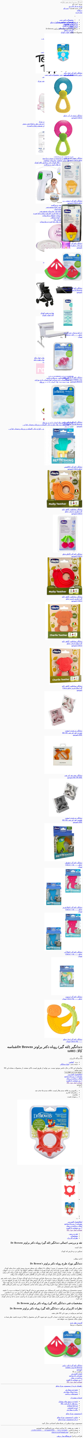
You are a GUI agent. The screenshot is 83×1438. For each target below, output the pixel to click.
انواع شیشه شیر (51, 207)
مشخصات (74, 1236)
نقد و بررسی (73, 1234)
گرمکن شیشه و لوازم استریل (37, 126)
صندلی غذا (57, 220)
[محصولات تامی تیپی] (54, 73)
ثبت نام (66, 8)
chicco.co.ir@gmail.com (60, 1432)
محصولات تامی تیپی (66, 20)
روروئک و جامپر (51, 378)
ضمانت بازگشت (74, 1081)
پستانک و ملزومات (49, 215)
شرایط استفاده (72, 1406)
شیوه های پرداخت (71, 1394)
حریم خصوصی (72, 1408)
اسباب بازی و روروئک (50, 422)
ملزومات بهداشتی (62, 160)
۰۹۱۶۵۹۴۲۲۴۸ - (47, 1430)
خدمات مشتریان (76, 1398)
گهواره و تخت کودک (48, 313)
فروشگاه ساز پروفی (64, 1436)
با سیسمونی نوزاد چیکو (74, 1414)
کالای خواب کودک (67, 32)
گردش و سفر (68, 30)
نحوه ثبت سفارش (71, 1390)
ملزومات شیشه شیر (46, 211)
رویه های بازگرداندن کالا (69, 1404)
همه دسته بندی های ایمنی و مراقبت (56, 165)
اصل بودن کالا (74, 1083)
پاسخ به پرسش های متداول (68, 1401)
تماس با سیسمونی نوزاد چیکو (67, 1417)
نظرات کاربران (72, 1238)
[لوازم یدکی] (68, 427)
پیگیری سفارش (72, 1410)
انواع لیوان (57, 209)
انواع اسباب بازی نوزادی (60, 380)
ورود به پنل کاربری (75, 6)
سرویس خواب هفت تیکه (42, 360)
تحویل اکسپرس (75, 1074)
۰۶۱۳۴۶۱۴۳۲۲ (36, 1430)
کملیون (71, 1062)
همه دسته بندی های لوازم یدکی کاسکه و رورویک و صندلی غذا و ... (46, 425)
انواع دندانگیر (55, 217)
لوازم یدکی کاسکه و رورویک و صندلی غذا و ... (24, 429)
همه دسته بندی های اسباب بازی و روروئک (54, 382)
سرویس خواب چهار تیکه (42, 358)
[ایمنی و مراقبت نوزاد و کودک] (54, 203)
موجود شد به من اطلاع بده (73, 1072)
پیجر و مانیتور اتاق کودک (43, 162)
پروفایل (79, 10)
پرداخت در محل (74, 1079)
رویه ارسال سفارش (70, 1392)
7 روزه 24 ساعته (73, 1076)
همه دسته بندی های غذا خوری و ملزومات (54, 222)
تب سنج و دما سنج (62, 158)
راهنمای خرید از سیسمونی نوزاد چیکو (69, 1386)
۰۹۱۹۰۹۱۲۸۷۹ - (60, 1430)
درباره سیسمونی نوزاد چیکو (68, 1419)
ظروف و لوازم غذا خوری (60, 213)
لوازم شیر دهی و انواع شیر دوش (34, 124)
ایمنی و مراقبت (67, 26)
